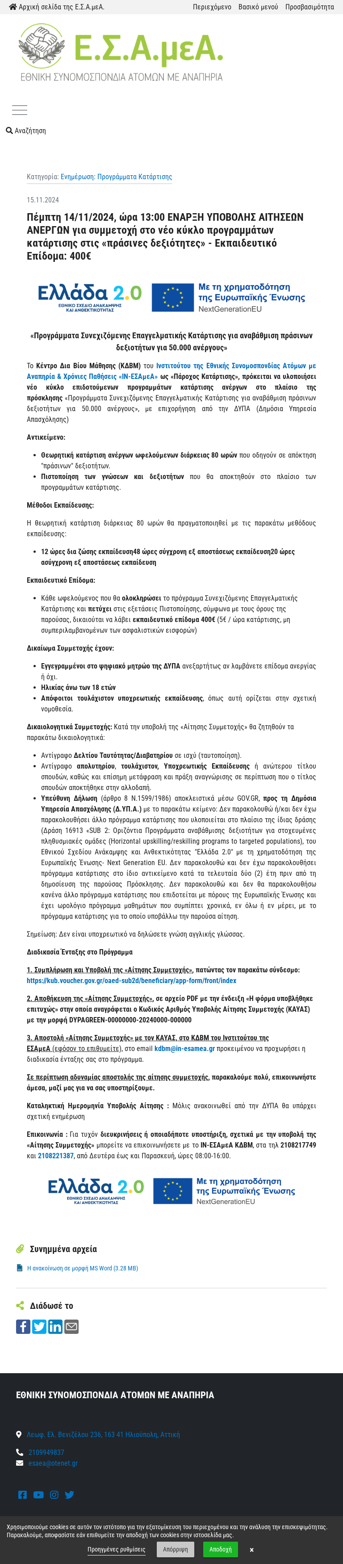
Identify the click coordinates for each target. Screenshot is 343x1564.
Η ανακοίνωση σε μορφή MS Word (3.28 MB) (82, 1268)
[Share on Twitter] (39, 1326)
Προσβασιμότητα (309, 7)
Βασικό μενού (258, 7)
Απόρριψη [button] (175, 1549)
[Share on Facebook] (23, 1326)
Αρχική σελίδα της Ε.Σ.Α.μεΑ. (61, 7)
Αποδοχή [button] (220, 1549)
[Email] (71, 1326)
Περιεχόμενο (212, 7)
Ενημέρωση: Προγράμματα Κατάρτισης (116, 176)
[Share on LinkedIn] (55, 1326)
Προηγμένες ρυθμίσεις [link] (117, 1549)
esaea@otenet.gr (53, 1463)
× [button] (252, 1549)
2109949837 (45, 1452)
